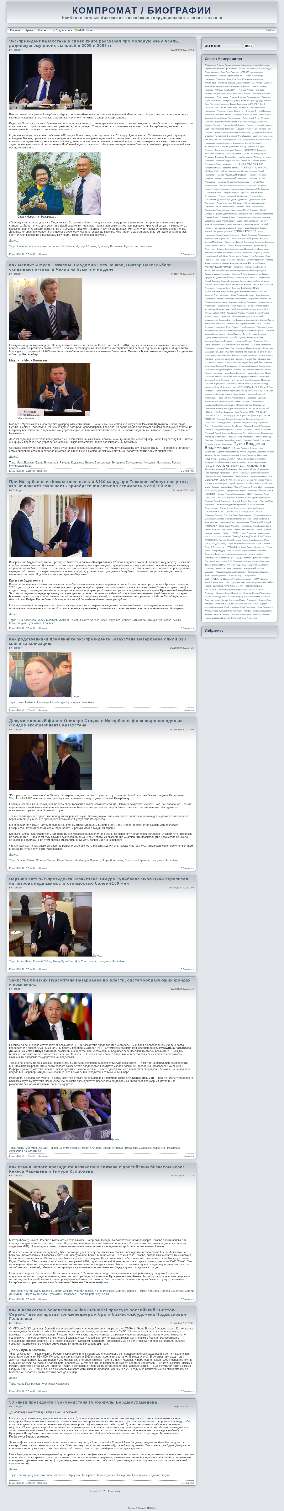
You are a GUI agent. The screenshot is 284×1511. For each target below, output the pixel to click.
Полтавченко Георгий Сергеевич (245, 433)
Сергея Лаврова (126, 1290)
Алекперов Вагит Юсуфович (239, 79)
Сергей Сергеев (236, 483)
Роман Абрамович (238, 462)
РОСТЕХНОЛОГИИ (256, 466)
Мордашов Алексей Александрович (220, 387)
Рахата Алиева (89, 620)
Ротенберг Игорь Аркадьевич (217, 473)
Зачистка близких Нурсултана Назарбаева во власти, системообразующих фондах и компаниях (100, 982)
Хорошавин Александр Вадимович (231, 572)
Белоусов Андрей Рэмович (245, 115)
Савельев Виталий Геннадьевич (219, 476)
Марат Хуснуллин (213, 355)
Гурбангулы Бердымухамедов (151, 1475)
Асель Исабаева (63, 246)
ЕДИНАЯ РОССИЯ (245, 231)
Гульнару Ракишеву (110, 246)
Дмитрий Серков (246, 214)
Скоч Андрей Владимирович (257, 498)
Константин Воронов (227, 306)
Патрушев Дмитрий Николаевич (231, 419)
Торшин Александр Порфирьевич (254, 533)
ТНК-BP (259, 529)
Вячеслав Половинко (53, 1475)
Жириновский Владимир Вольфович (221, 239)
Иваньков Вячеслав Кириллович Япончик (223, 253)
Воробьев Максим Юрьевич (254, 161)
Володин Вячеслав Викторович (239, 157)
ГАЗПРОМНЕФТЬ (212, 171)
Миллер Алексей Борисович (246, 370)
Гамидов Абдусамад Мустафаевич (232, 175)
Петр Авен (247, 423)
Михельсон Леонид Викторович (246, 380)
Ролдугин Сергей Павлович (217, 462)
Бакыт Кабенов (26, 702)
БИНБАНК (209, 122)
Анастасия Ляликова (242, 93)
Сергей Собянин (251, 483)
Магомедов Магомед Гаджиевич (249, 341)
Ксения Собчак (211, 316)
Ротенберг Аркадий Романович (221, 469)
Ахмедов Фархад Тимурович (234, 104)
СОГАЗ (221, 512)
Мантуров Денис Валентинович (258, 352)
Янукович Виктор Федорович (244, 618)
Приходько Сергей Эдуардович (256, 440)
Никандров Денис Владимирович (249, 401)
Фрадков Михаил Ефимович (248, 558)
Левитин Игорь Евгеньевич (244, 327)
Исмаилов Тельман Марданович (250, 260)
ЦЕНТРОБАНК (213, 578)
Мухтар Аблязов (85, 246)
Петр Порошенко (260, 423)
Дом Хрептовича (85, 961)
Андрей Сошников (172, 1290)
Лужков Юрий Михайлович (216, 338)
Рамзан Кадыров (148, 1290)
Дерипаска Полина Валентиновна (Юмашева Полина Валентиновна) (235, 207)
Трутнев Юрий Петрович (230, 540)
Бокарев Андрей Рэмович (234, 125)
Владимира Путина (259, 154)
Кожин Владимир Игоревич (242, 295)
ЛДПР (258, 324)
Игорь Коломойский (213, 256)
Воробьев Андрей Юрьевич (228, 161)
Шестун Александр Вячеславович (220, 597)
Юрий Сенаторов (248, 607)
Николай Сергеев (244, 405)
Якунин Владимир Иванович (217, 618)
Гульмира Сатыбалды (51, 702)
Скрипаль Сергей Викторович (218, 501)
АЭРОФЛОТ (253, 104)
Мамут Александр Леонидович (259, 348)
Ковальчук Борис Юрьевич (228, 288)
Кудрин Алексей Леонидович (232, 316)
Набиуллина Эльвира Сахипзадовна (229, 394)
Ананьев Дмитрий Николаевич (218, 93)
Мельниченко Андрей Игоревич (218, 370)
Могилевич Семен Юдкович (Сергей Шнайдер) (247, 384)
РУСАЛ (235, 473)
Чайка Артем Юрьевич (235, 583)
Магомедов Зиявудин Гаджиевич (219, 341)
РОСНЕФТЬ (223, 465)
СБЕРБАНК (211, 479)
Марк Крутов (25, 1290)
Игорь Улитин (43, 246)
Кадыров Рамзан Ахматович (234, 263)
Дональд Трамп (211, 217)
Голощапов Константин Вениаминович (233, 182)
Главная (15, 30)
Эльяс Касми (220, 604)
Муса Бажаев (25, 462)
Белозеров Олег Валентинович (218, 115)
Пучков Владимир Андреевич (253, 452)
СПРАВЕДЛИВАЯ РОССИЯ (251, 512)
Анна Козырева (26, 620)
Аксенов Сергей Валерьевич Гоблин (235, 76)
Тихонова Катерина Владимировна (255, 526)
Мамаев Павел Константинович (231, 348)
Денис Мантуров (224, 203)
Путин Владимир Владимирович (235, 445)
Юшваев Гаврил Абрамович (217, 614)
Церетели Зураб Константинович (237, 579)
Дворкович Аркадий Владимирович (232, 200)
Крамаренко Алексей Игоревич (240, 313)
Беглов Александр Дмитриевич (230, 111)
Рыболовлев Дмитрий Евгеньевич (254, 473)
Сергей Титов (267, 483)
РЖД (207, 458)
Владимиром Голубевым (93, 1293)
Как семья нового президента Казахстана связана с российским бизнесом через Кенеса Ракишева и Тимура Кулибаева (97, 1169)
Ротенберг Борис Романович (254, 469)
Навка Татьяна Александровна (231, 398)
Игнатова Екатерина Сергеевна (256, 253)
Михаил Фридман (241, 377)
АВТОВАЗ (245, 72)
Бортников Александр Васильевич (220, 129)
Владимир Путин (27, 1475)
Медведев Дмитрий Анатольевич (255, 362)
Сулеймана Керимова (214, 519)
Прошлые (114, 1491)
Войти (270, 30)
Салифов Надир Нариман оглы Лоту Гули (253, 476)
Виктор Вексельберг (97, 462)
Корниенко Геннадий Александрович (253, 306)
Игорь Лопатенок (112, 860)
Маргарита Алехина (231, 355)
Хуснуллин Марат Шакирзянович (242, 575)
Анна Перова (222, 97)
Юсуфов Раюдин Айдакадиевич (258, 611)
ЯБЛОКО (235, 614)
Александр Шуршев (226, 83)
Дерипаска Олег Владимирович (249, 203)
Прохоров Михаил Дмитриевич (218, 444)
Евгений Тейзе (42, 961)
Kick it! (20, 254)
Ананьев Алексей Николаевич (252, 90)
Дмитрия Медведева (264, 214)
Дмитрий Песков (230, 214)
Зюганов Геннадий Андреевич (230, 249)
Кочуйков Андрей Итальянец (243, 309)
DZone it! (30, 254)
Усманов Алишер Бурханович (252, 547)
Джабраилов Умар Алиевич (217, 210)
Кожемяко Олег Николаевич (217, 295)
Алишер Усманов (250, 86)
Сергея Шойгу (257, 487)
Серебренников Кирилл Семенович (241, 491)
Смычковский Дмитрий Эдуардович (231, 505)
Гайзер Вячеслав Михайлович (234, 171)
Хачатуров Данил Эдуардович (229, 568)
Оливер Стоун (26, 860)
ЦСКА (256, 579)
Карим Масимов (47, 620)
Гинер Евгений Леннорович (235, 178)
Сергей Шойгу (227, 487)
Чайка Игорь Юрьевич (256, 583)
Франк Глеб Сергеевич (232, 561)
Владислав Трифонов (214, 157)
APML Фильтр (86, 30)
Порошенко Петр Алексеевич (240, 437)
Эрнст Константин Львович (240, 604)
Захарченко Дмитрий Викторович (239, 242)
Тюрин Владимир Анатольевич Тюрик (244, 544)
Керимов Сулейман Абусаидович (252, 270)
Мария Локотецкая (249, 355)
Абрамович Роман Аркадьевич (221, 68)
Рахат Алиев (25, 246)
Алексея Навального (232, 86)
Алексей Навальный (245, 83)
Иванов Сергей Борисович (256, 249)
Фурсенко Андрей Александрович (242, 565)
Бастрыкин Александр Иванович (232, 107)
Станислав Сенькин (213, 515)
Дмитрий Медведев (213, 214)
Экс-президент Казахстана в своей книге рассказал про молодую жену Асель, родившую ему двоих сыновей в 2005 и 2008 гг (94, 43)
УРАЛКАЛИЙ (232, 547)
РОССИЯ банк (237, 466)
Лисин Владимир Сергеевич (255, 334)
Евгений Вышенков (233, 224)
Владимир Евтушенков (126, 462)
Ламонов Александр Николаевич (240, 324)
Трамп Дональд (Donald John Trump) (251, 536)
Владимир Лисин (222, 154)
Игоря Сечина (63, 1290)
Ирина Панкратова (28, 1383)
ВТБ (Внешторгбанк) (246, 164)
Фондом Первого (89, 860)
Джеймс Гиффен (69, 1147)
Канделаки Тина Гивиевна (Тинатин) (250, 267)
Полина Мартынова (262, 430)
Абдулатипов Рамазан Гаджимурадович (222, 65)
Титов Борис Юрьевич (229, 526)
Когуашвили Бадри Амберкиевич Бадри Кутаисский (244, 292)
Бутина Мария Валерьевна (226, 132)
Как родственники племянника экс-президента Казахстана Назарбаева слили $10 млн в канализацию (97, 641)
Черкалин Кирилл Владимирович (233, 590)
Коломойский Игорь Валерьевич (243, 302)
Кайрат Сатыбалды (134, 620)
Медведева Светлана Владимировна (221, 366)
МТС (240, 387)
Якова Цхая (24, 961)
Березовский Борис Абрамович (256, 118)
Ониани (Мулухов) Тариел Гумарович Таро (242, 416)
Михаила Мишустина (259, 377)
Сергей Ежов (240, 480)
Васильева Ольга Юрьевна (239, 136)
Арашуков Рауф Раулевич (234, 101)
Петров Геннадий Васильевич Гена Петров (223, 426)
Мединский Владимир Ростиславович (255, 366)
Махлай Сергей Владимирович (258, 359)
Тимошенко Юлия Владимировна (234, 522)
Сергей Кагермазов (255, 480)
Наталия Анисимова (224, 401)
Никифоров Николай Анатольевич (220, 405)
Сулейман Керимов (262, 515)
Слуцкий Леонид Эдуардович (245, 501)
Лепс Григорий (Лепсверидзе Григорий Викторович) (241, 331)
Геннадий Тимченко (257, 175)
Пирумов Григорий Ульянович (257, 426)
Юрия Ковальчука (265, 607)
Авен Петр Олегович (230, 72)
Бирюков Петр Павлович (226, 122)
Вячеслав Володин (230, 168)
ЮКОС (256, 604)
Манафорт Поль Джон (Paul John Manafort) (224, 352)
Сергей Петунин (220, 483)
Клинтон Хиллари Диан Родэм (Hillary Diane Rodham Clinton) (232, 285)
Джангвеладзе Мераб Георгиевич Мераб (248, 210)
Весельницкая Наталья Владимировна (222, 147)
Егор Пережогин (252, 228)
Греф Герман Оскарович (256, 185)
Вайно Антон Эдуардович (250, 132)
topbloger (17, 50)
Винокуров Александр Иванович (229, 150)
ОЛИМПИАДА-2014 (213, 416)
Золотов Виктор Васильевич (239, 246)
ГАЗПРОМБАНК (261, 168)
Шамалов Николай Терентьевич (257, 593)
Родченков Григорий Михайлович (251, 459)
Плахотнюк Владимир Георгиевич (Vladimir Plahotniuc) (228, 430)
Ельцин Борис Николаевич (228, 235)
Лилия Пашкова (234, 334)
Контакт (43, 30)
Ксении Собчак (262, 313)
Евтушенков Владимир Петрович (229, 228)
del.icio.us (42, 254)
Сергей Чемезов (212, 487)
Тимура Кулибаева (159, 620)
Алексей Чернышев (213, 86)
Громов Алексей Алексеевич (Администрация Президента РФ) (232, 189)
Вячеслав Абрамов (137, 860)
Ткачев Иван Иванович (244, 529)
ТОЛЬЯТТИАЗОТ (230, 533)
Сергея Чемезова (242, 487)
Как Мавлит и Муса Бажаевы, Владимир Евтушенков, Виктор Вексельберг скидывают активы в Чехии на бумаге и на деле (90, 267)
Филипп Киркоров (227, 558)
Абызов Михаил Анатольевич (252, 69)
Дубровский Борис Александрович (220, 221)
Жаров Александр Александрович (257, 235)
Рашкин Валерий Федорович (226, 455)
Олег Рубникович (258, 412)
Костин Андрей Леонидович (217, 309)
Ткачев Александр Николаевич (218, 529)
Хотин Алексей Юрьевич (258, 572)
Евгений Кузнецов (251, 224)
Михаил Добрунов (256, 373)
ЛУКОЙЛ (233, 338)
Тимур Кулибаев (63, 961)
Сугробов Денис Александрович (238, 515)
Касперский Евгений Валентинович (220, 270)
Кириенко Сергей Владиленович (246, 274)
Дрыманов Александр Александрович (253, 217)
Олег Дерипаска (226, 412)
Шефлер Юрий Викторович (248, 597)
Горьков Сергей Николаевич (231, 185)
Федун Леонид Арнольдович (234, 554)
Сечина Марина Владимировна (231, 494)
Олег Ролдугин (241, 412)
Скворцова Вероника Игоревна (230, 498)
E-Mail (12, 254)
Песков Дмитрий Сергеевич (229, 423)
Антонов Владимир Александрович (245, 97)
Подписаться (64, 30)
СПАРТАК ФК (232, 512)
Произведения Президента (114, 1475)
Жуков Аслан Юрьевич (248, 239)
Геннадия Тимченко (213, 178)
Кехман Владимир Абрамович (218, 274)
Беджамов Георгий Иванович (258, 111)
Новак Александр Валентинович (230, 408)
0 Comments (187, 254)
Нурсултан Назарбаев (138, 246)
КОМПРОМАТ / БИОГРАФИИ (142, 10)
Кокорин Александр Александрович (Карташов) (237, 299)
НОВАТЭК (250, 408)
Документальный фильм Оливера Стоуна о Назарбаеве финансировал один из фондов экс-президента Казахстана (95, 723)
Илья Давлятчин (257, 256)
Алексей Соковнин (264, 83)
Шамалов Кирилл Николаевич (229, 593)
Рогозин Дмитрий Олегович (223, 459)
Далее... (14, 240)
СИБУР (250, 494)
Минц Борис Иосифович (235, 373)
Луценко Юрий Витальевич (251, 338)
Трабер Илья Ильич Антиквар (218, 537)
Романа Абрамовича (257, 462)
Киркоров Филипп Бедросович (225, 281)
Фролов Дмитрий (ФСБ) (215, 565)
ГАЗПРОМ (246, 167)
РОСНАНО (210, 466)
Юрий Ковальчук (231, 607)
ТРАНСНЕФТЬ (211, 540)
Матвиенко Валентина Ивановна (229, 359)
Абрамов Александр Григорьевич (255, 65)
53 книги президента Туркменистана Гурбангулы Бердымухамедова (83, 1402)
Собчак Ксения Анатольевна (232, 508)
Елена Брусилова (46, 462)
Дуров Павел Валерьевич (248, 221)
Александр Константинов (25, 1150)
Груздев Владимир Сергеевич (236, 193)
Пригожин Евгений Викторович (228, 440)
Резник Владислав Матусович (253, 455)
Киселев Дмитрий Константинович (255, 281)
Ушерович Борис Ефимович (244, 551)
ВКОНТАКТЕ (250, 150)
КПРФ (222, 313)
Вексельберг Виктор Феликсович (247, 143)
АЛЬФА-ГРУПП (230, 90)
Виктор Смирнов (247, 147)
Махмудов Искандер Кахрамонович (220, 362)
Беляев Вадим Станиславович (227, 118)
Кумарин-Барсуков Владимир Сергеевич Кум (239, 320)
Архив (29, 30)
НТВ (216, 412)
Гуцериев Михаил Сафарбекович (233, 196)
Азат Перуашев (110, 620)
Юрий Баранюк (43, 1290)
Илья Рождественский (225, 260)
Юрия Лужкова (211, 611)
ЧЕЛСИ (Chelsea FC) (233, 586)
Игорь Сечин (229, 256)
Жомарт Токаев (69, 620)
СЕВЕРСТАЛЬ (226, 480)
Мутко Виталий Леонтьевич (228, 391)
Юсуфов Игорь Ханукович (230, 611)
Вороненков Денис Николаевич (218, 164)
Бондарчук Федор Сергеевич (260, 125)
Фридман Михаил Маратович (256, 561)
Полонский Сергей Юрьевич (217, 433)
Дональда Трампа (227, 217)
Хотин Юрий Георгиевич (215, 575)
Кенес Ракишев (104, 1290)
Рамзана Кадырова (71, 462)
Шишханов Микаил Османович (243, 600)
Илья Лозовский (67, 860)
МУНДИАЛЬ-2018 (251, 387)
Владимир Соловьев (138, 1147)
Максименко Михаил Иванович (235, 345)
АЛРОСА (219, 90)
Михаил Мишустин (223, 377)
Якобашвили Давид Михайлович (254, 614)
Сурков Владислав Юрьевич (238, 519)
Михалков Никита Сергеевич (217, 380)
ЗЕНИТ (223, 246)
